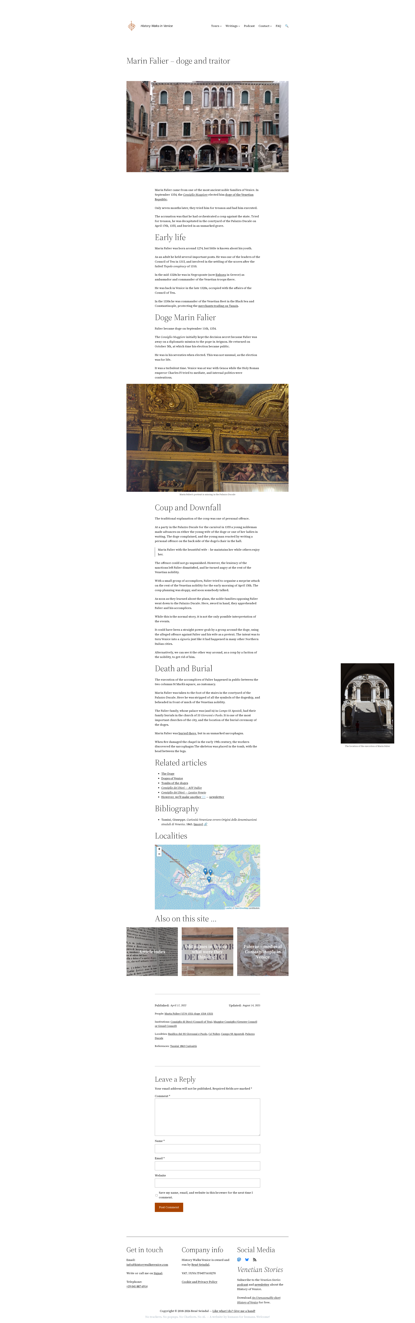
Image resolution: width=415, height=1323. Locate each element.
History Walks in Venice (157, 26)
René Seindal (200, 1265)
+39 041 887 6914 (136, 1286)
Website (160, 1175)
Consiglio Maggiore (195, 195)
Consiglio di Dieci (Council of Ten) (191, 1021)
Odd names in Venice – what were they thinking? (207, 952)
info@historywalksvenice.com (147, 1265)
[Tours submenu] (221, 26)
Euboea (221, 275)
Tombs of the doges (174, 783)
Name (160, 1141)
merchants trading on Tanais (218, 306)
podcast (242, 1284)
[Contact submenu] (271, 26)
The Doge (167, 774)
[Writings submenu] (239, 26)
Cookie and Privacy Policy (199, 1282)
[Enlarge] (284, 388)
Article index (152, 951)
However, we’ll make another (181, 797)
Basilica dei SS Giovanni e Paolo (187, 1034)
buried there (187, 733)
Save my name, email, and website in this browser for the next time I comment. (206, 1195)
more (198, 824)
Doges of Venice (172, 778)
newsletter (216, 797)
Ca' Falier (214, 1034)
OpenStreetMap (242, 908)
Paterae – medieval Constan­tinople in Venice (263, 952)
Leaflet (229, 908)
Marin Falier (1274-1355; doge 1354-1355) (189, 1013)
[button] (210, 872)
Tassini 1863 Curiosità (183, 1046)
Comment (162, 1096)
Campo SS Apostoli (232, 1034)
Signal (158, 1273)
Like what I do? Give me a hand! (234, 1311)
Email (160, 1158)
